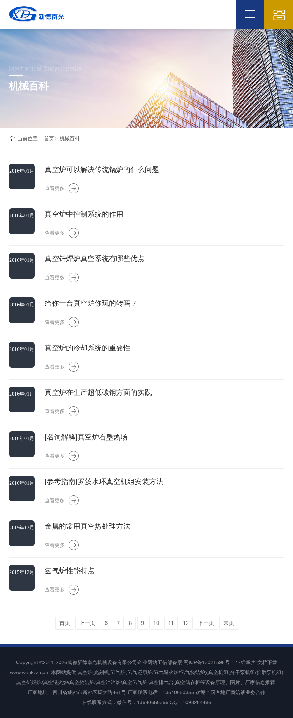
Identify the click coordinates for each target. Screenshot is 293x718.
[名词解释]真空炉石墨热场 (86, 437)
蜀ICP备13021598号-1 (209, 662)
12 (186, 623)
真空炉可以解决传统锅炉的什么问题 (102, 169)
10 (156, 623)
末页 (228, 623)
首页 (49, 138)
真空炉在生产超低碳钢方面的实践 (98, 392)
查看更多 (55, 188)
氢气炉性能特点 (70, 571)
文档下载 (267, 662)
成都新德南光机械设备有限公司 (102, 662)
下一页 (206, 623)
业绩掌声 (246, 662)
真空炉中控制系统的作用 (84, 214)
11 (171, 623)
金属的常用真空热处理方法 (87, 526)
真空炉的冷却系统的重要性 (87, 348)
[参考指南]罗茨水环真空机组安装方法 (104, 481)
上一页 (87, 623)
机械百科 (70, 138)
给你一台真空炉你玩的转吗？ (91, 303)
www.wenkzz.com (30, 672)
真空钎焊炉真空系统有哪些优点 (95, 259)
